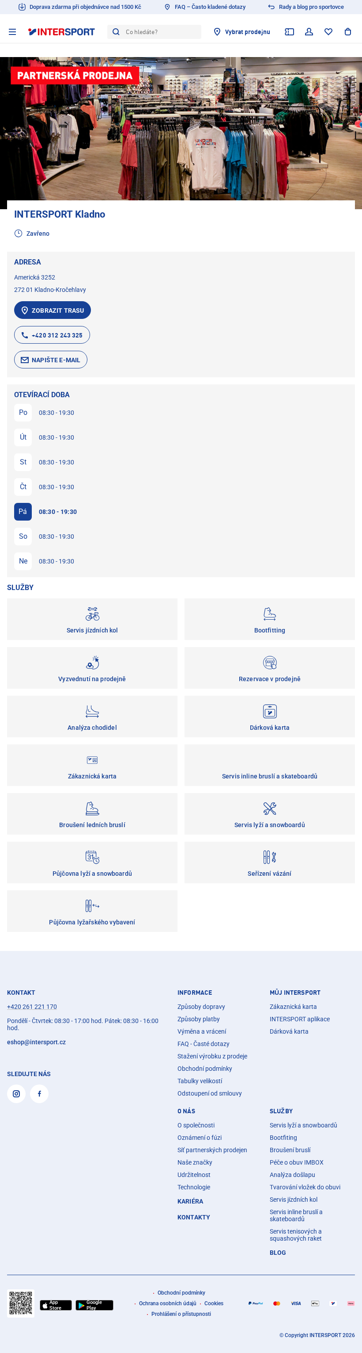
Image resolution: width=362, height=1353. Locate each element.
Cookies (213, 1303)
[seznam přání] (328, 32)
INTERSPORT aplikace (300, 1019)
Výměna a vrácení (201, 1031)
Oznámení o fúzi (199, 1137)
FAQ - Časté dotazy (203, 1043)
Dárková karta (289, 1031)
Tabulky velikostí (199, 1081)
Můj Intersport (295, 992)
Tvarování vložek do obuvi (305, 1187)
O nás (186, 1111)
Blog (278, 1252)
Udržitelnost (194, 1174)
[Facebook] (39, 1094)
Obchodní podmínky (204, 1068)
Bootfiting (283, 1137)
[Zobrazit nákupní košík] (348, 32)
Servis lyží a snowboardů (303, 1125)
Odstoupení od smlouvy (209, 1093)
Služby (281, 1111)
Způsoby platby (198, 1019)
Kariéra (190, 1201)
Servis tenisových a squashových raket (296, 1235)
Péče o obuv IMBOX (297, 1162)
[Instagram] (16, 1094)
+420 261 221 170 (32, 1006)
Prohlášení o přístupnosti (181, 1314)
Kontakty (193, 1217)
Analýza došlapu (292, 1174)
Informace (194, 992)
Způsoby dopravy (201, 1006)
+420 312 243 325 (57, 335)
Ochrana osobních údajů (167, 1303)
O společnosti (196, 1125)
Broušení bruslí (290, 1150)
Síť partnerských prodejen (212, 1150)
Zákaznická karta (293, 1006)
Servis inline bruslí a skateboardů (296, 1215)
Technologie (193, 1187)
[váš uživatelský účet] (309, 32)
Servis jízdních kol (293, 1199)
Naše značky (194, 1162)
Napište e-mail (56, 360)
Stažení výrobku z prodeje (212, 1056)
